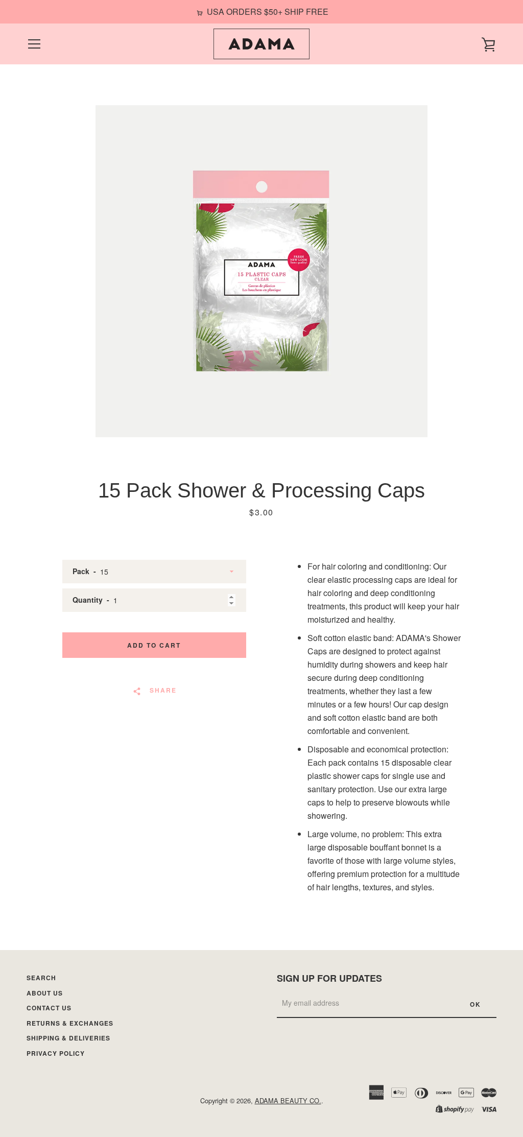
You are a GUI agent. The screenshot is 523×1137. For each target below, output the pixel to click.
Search (41, 977)
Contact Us (49, 1007)
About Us (45, 993)
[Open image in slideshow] (261, 271)
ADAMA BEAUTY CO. (288, 1100)
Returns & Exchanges (70, 1023)
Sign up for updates (329, 978)
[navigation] (34, 44)
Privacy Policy (56, 1053)
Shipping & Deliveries (68, 1038)
